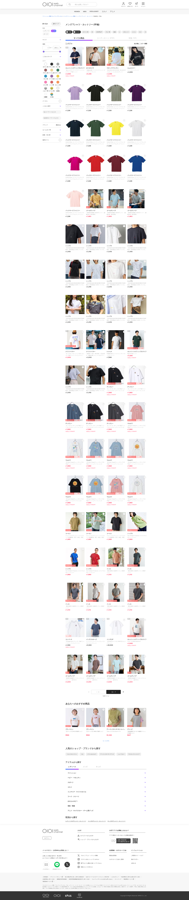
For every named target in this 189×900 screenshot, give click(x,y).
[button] (52, 39)
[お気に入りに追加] (83, 709)
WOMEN (77, 11)
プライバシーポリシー (55, 876)
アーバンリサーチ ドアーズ (107, 754)
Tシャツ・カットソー (87, 16)
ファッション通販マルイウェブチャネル (52, 16)
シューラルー (121, 754)
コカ (82, 754)
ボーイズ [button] (46, 34)
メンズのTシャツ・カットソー (97, 821)
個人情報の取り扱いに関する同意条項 (74, 876)
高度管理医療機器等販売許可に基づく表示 (79, 879)
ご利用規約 (45, 876)
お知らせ (133, 863)
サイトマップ (118, 879)
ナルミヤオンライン (72, 754)
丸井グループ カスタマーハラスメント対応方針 (97, 876)
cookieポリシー (115, 876)
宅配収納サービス (47, 881)
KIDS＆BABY (94, 11)
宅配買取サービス (127, 879)
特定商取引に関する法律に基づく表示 (130, 876)
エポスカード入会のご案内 (116, 859)
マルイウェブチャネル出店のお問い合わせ (102, 879)
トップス (78, 16)
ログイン (47, 838)
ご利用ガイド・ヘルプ (137, 855)
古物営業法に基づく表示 (49, 879)
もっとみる (106, 740)
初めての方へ (134, 859)
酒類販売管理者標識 (62, 879)
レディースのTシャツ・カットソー (76, 821)
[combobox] (81, 4)
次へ (113, 692)
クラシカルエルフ (91, 754)
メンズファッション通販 (69, 16)
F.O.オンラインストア (134, 754)
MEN (84, 11)
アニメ (112, 11)
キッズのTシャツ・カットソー (116, 821)
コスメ (104, 11)
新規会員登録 (112, 855)
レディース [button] (47, 31)
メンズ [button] (53, 31)
